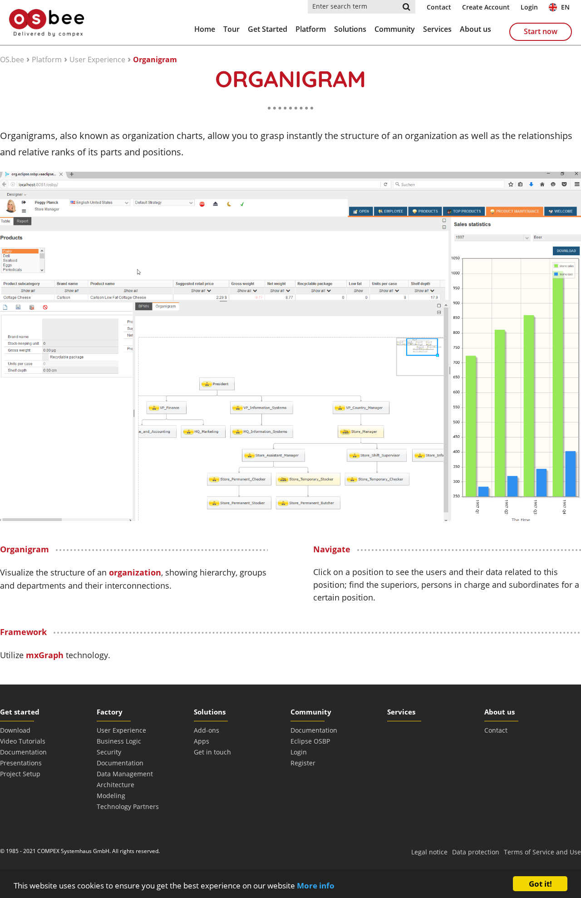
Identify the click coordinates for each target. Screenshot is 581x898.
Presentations (21, 763)
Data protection (475, 852)
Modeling (111, 795)
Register (302, 763)
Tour (231, 29)
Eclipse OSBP (310, 741)
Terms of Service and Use (542, 852)
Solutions (350, 29)
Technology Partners (128, 806)
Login (529, 7)
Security (109, 752)
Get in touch (212, 752)
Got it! (540, 883)
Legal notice (429, 852)
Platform (310, 29)
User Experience (97, 59)
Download (15, 730)
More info (316, 885)
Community (394, 29)
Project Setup (20, 773)
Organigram (155, 59)
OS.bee (12, 59)
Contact (439, 7)
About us (475, 29)
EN (564, 7)
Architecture (115, 784)
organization (135, 572)
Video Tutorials (22, 741)
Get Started (267, 29)
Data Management (125, 773)
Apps (201, 741)
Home (204, 29)
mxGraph (46, 655)
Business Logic (119, 741)
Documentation (23, 752)
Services (437, 29)
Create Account (486, 7)
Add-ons (206, 730)
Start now (540, 31)
